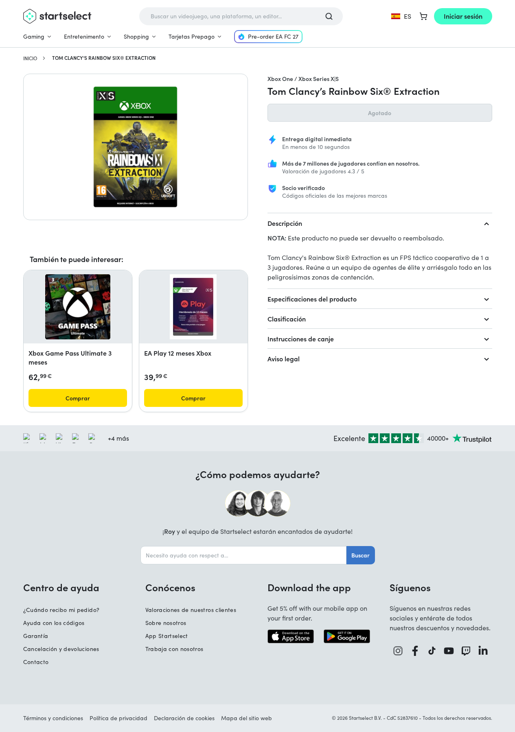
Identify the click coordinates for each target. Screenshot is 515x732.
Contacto (36, 662)
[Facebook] (415, 650)
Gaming (33, 36)
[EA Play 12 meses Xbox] (193, 306)
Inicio (30, 58)
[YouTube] (449, 650)
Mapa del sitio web (246, 718)
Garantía (35, 636)
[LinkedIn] (483, 650)
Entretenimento (84, 36)
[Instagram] (398, 650)
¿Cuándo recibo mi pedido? (61, 610)
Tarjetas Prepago (192, 36)
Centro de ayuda (61, 587)
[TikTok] (432, 650)
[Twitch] (466, 650)
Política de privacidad (118, 718)
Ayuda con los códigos (54, 623)
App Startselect (166, 636)
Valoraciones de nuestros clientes (191, 610)
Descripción (284, 223)
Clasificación (286, 318)
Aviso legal (283, 358)
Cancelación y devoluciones (61, 649)
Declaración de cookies (184, 718)
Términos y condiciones (53, 718)
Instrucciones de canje (300, 338)
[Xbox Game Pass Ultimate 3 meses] (77, 306)
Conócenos (170, 587)
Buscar (360, 555)
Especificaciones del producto (312, 298)
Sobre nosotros (165, 623)
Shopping (136, 36)
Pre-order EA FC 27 (273, 36)
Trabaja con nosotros (174, 649)
